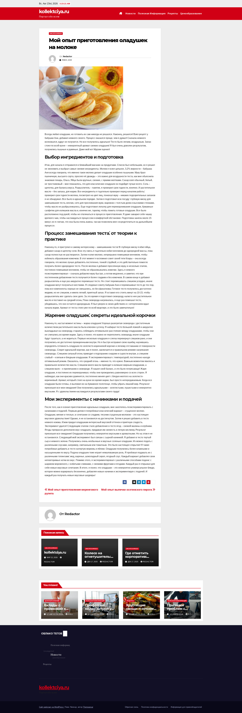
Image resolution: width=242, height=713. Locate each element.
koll (70, 614)
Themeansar (88, 707)
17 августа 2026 (55, 614)
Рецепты (173, 13)
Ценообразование (191, 13)
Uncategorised (56, 33)
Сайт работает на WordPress (51, 707)
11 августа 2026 (96, 614)
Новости (130, 13)
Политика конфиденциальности (154, 707)
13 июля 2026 (177, 614)
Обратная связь (131, 707)
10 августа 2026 (137, 614)
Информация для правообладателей (186, 707)
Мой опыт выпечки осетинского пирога (127, 489)
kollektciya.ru (54, 11)
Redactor (67, 56)
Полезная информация (152, 13)
